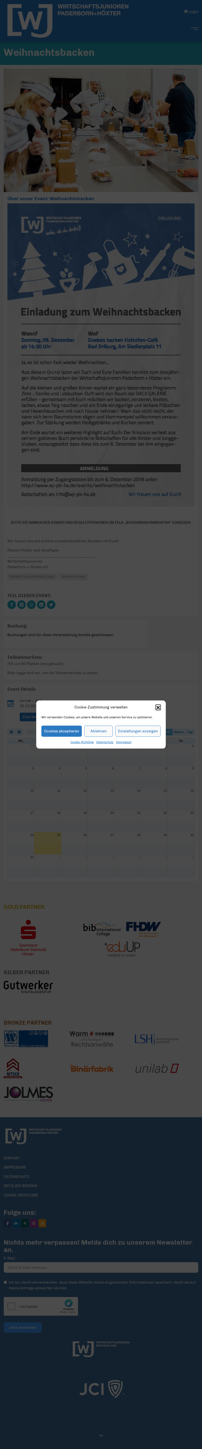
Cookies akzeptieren (61, 731)
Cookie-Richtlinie (82, 742)
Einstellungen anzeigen (138, 731)
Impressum (124, 742)
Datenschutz (105, 742)
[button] (158, 707)
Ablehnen (98, 731)
